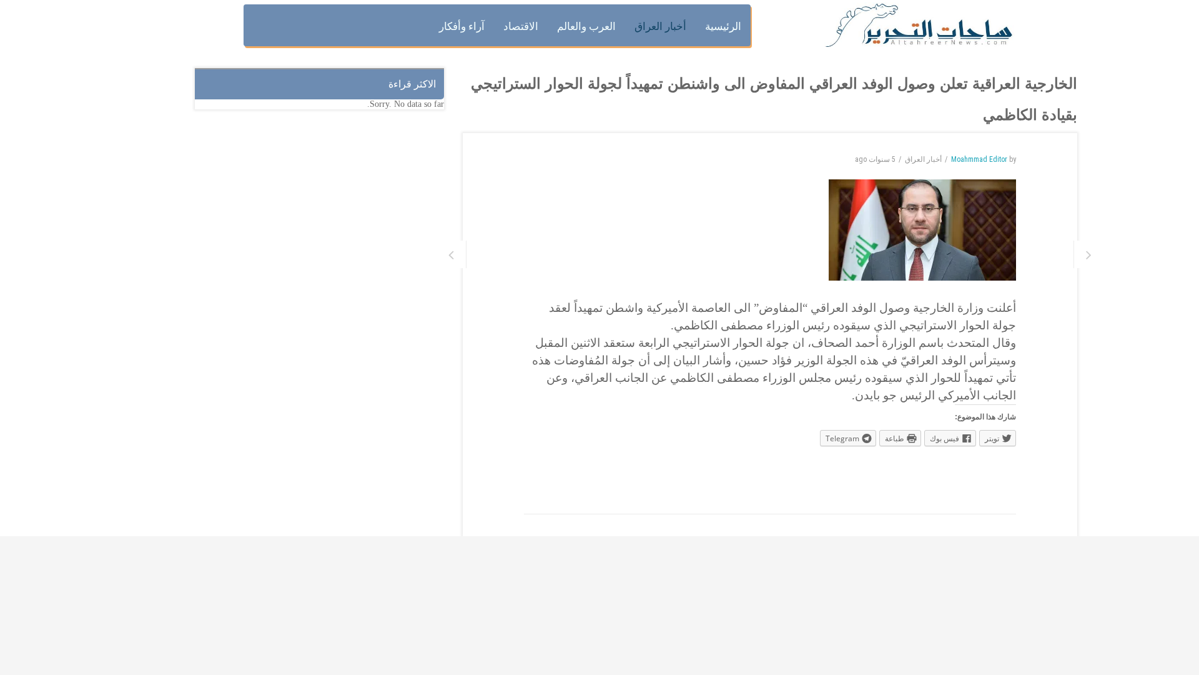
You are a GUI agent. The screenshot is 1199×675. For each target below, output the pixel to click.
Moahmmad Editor (979, 159)
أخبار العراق (923, 159)
